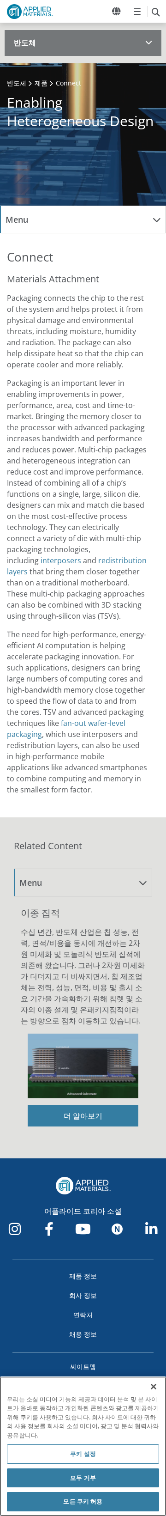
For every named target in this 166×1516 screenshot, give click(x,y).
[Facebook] (48, 1229)
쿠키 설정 (83, 1453)
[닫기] (153, 1386)
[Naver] (117, 1229)
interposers (61, 560)
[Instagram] (14, 1229)
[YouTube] (83, 1229)
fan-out (73, 723)
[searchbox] (155, 11)
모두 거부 (83, 1477)
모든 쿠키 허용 (82, 1501)
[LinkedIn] (151, 1229)
